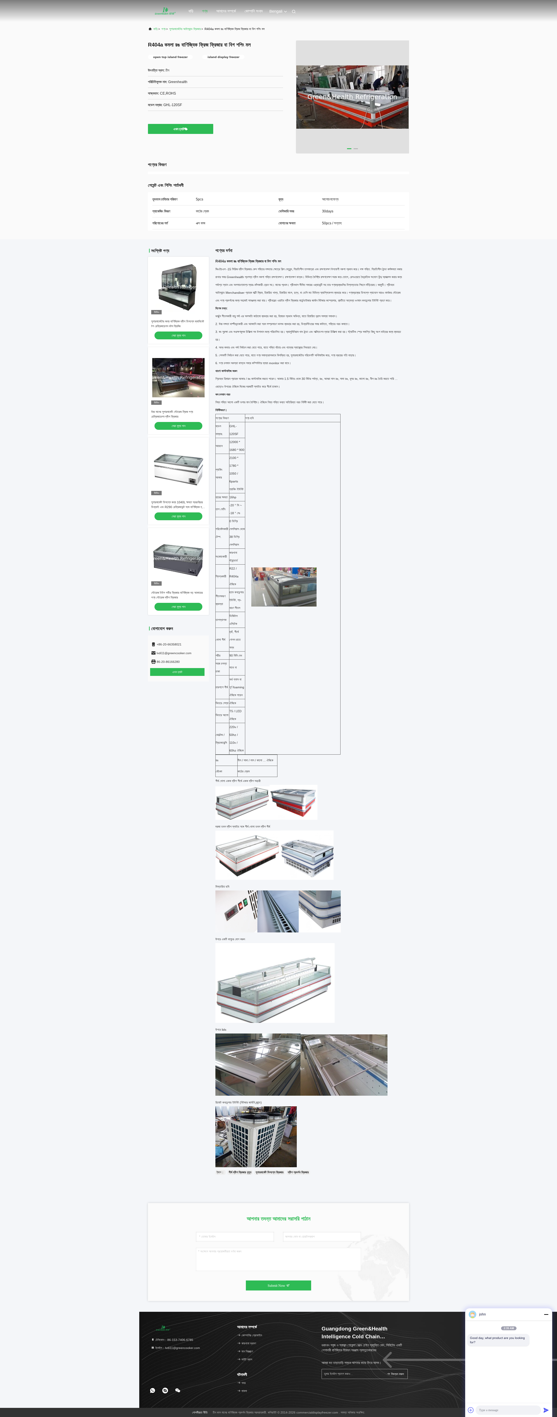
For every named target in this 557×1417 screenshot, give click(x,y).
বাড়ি (190, 11)
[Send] (546, 1410)
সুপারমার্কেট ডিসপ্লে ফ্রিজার (270, 1172)
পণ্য (205, 11)
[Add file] (471, 1410)
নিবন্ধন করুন (397, 1374)
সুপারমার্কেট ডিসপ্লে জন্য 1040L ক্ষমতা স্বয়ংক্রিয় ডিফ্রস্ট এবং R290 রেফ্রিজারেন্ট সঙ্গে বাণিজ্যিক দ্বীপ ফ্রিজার (178, 506)
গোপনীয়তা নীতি (200, 1412)
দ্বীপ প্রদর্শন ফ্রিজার (298, 1172)
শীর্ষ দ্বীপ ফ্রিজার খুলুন (240, 1172)
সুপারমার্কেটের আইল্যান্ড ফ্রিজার (185, 29)
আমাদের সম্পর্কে (226, 11)
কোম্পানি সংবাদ (254, 11)
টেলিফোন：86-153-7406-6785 (173, 1340)
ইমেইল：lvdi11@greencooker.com (177, 1348)
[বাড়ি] (165, 11)
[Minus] (546, 1314)
